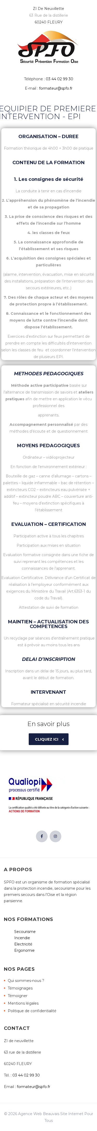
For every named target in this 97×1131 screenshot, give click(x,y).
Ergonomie (24, 950)
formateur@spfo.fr (55, 88)
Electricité (23, 944)
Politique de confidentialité (32, 1011)
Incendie (22, 938)
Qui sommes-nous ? (26, 981)
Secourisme (25, 931)
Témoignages (20, 988)
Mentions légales (23, 1003)
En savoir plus (48, 724)
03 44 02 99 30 (59, 79)
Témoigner (17, 996)
